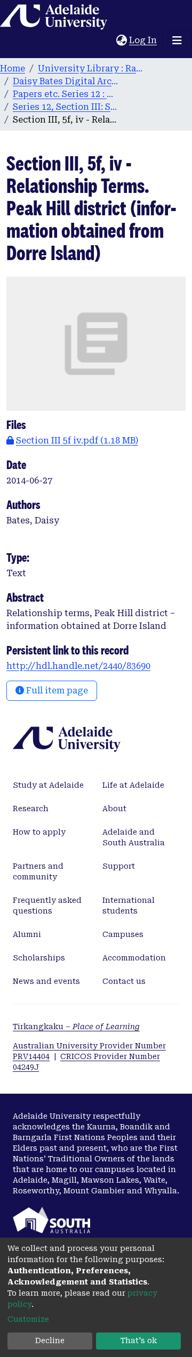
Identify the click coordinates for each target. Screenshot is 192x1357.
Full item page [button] (56, 690)
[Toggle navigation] (177, 40)
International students (128, 905)
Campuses (122, 934)
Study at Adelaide (48, 785)
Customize (28, 1319)
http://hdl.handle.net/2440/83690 (78, 666)
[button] (121, 40)
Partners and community (38, 871)
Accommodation (134, 958)
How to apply (39, 832)
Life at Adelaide (133, 785)
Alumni (27, 934)
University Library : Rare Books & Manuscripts (91, 68)
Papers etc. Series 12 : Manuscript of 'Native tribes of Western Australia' (66, 94)
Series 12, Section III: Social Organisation (66, 107)
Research (31, 808)
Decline (50, 1340)
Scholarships (39, 958)
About (114, 808)
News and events (46, 981)
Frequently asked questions (47, 905)
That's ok (139, 1340)
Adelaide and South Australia (133, 837)
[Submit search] (108, 40)
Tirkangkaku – (76, 1026)
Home (12, 68)
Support (118, 866)
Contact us (124, 981)
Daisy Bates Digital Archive (66, 81)
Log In (143, 40)
